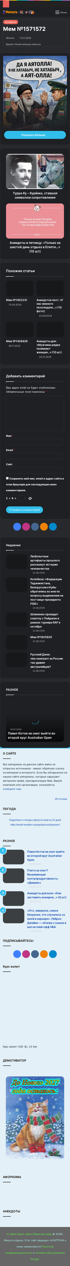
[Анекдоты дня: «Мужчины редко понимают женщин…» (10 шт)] (50, 329)
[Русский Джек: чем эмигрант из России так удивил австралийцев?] (16, 660)
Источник (61, 798)
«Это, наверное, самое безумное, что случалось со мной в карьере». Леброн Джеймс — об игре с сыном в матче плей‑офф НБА (46, 919)
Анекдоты (10, 21)
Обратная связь (42, 1234)
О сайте (11, 1234)
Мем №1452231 (16, 300)
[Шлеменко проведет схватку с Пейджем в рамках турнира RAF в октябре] (16, 619)
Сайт (9, 464)
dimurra (10, 37)
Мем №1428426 (17, 341)
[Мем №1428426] (19, 329)
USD (20, 1046)
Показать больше (33, 135)
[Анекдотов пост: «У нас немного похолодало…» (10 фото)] (50, 288)
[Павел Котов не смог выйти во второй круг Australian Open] (13, 857)
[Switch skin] (50, 13)
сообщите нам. (12, 788)
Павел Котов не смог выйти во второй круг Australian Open (45, 855)
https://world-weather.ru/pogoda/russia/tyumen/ (35, 824)
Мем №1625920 (41, 637)
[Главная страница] (18, 12)
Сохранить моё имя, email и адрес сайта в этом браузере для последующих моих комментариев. (35, 484)
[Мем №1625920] (16, 642)
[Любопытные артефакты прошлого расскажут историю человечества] (16, 561)
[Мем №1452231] (19, 288)
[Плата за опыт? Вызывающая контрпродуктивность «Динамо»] (13, 875)
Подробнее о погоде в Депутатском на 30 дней (35, 820)
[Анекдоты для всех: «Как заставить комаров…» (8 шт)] (13, 898)
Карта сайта (24, 1234)
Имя (9, 435)
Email (10, 450)
